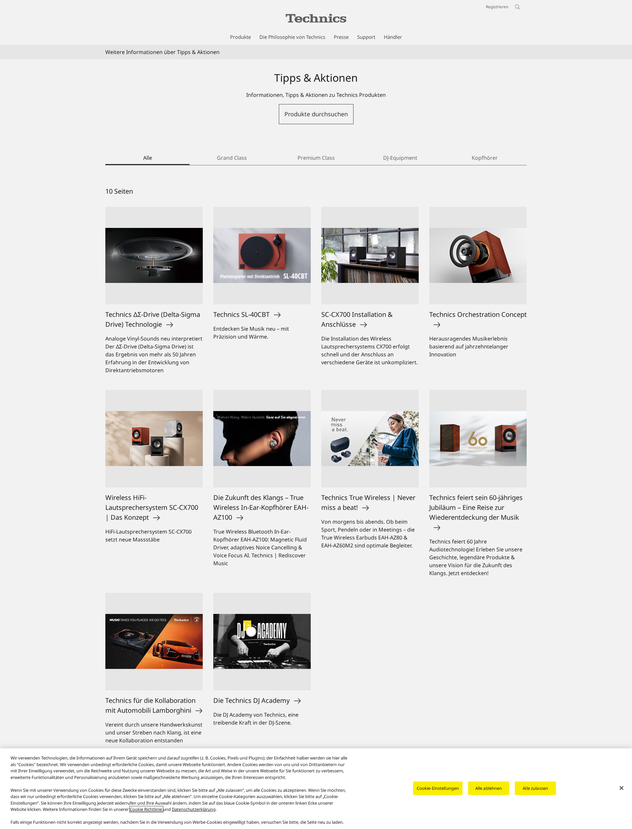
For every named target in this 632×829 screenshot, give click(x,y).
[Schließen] (621, 788)
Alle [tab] (147, 157)
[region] (316, 788)
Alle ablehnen (488, 788)
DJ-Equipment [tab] (400, 157)
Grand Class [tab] (232, 157)
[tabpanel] (316, 470)
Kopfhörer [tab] (485, 157)
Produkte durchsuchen (316, 114)
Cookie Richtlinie (146, 809)
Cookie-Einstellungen (438, 788)
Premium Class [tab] (316, 157)
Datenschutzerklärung (194, 809)
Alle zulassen (535, 788)
